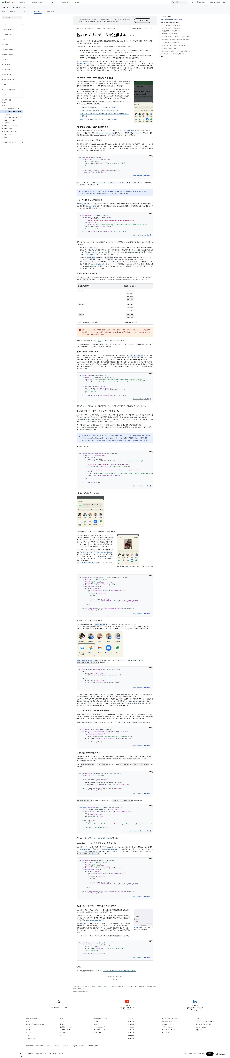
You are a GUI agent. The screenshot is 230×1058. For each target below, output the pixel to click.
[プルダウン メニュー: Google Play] (70, 2)
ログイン (225, 2)
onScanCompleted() (98, 264)
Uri (97, 242)
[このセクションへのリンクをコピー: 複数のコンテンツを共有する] (102, 352)
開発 (52, 2)
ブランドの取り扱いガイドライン (53, 1053)
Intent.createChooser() (105, 133)
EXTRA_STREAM (91, 206)
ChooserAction (88, 552)
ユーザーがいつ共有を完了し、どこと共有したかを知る (98, 107)
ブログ (79, 2)
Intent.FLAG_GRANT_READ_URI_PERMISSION (125, 440)
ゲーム (62, 1021)
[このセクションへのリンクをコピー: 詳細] (83, 967)
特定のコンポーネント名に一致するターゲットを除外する (99, 119)
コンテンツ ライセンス (103, 986)
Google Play (64, 2)
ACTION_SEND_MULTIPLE (135, 355)
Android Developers (82, 28)
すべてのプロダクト (94, 1046)
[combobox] (180, 2)
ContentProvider (91, 248)
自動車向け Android (99, 1030)
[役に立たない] (152, 28)
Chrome (57, 1046)
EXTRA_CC (111, 183)
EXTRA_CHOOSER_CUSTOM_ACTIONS (88, 563)
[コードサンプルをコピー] (152, 156)
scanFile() (112, 262)
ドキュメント (38, 11)
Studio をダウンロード (168, 1030)
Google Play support (201, 1027)
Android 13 (131, 1033)
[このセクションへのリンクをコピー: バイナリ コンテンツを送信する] (104, 200)
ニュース (28, 1033)
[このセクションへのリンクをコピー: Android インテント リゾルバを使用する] (118, 906)
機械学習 (62, 1024)
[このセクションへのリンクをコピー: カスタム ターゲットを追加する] (104, 621)
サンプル (26, 11)
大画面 (96, 1021)
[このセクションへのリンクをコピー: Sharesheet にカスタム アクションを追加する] (117, 532)
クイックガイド (51, 11)
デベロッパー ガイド (168, 1024)
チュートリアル (14, 11)
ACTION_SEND (81, 64)
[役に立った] (149, 28)
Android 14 (131, 1030)
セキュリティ (30, 1027)
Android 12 (131, 1035)
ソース (28, 1030)
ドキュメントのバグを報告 (203, 1024)
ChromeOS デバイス (100, 1027)
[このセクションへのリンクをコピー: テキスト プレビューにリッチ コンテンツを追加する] (120, 411)
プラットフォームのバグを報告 (205, 1021)
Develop (5, 7)
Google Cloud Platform (78, 1046)
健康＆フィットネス (66, 1027)
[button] (10, 24)
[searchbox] (12, 17)
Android (28, 1021)
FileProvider (89, 254)
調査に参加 (199, 1030)
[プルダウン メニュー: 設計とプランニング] (46, 2)
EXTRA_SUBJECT (137, 183)
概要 (3, 11)
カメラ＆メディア (65, 1030)
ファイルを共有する (94, 438)
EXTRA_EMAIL (101, 183)
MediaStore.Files (90, 262)
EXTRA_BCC (120, 183)
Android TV (97, 1033)
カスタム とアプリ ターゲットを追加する (99, 111)
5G (61, 1035)
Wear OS (96, 1024)
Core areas (16, 7)
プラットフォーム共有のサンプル (99, 838)
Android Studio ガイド (168, 1021)
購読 (209, 1054)
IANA (99, 341)
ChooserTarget (100, 624)
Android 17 (131, 1021)
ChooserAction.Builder (104, 552)
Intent (138, 133)
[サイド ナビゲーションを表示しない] (21, 1055)
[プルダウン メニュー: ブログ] (83, 2)
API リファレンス (167, 1027)
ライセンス (39, 1053)
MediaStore (91, 257)
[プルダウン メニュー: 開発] (55, 2)
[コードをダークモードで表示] (150, 156)
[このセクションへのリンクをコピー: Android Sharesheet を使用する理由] (114, 78)
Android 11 (131, 1038)
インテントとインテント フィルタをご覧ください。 (119, 971)
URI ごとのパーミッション (97, 252)
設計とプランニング (38, 2)
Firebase (65, 1046)
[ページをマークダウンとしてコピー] (134, 35)
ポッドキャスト (30, 1038)
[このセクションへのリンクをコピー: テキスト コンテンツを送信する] (104, 140)
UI (24, 7)
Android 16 (131, 1024)
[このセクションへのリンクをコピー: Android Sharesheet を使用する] (110, 127)
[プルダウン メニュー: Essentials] (27, 2)
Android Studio (215, 2)
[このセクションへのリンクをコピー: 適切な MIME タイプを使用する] (104, 274)
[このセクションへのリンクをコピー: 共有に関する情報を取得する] (102, 753)
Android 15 (131, 1027)
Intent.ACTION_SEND (127, 131)
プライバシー (64, 1033)
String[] (136, 191)
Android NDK (166, 1033)
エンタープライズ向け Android (35, 1024)
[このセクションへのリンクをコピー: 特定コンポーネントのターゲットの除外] (111, 711)
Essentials (22, 2)
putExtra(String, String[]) (93, 193)
